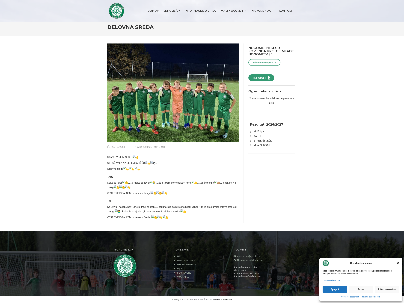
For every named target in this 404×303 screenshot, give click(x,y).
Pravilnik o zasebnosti (350, 297)
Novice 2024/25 (143, 147)
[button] (397, 263)
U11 (156, 147)
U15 (163, 147)
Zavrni (361, 289)
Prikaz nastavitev (387, 289)
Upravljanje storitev (332, 280)
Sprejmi (335, 289)
